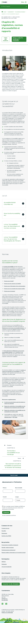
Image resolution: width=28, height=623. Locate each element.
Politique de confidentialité (7, 612)
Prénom (4, 487)
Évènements (4, 533)
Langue (17, 496)
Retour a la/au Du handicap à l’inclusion (18, 39)
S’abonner (6, 512)
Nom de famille (18, 487)
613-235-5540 (5, 600)
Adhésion (4, 561)
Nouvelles (4, 530)
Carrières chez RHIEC (6, 535)
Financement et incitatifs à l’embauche (10, 545)
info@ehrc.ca (4, 598)
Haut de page (14, 475)
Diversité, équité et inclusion (8, 547)
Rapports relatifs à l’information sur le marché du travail (13, 552)
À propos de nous (5, 528)
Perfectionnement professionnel (8, 550)
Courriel (5, 496)
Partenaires (4, 564)
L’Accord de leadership (6, 566)
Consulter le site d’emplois (11, 584)
